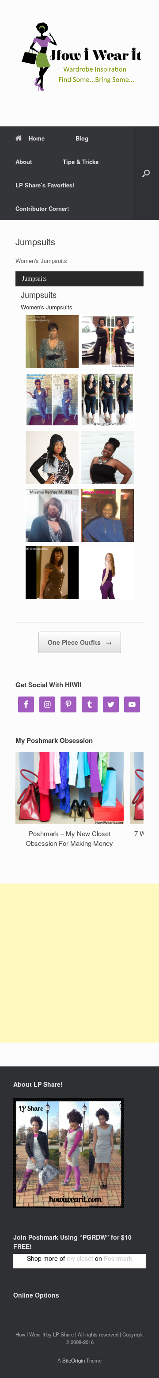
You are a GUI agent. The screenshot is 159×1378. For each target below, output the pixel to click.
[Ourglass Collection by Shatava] (52, 457)
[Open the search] (146, 173)
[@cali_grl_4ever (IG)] (107, 399)
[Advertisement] (79, 963)
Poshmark (118, 1258)
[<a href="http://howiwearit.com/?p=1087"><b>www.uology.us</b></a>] (107, 515)
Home (37, 138)
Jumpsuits (34, 278)
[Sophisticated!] (52, 399)
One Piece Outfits (80, 642)
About (23, 161)
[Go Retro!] (107, 341)
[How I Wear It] (79, 56)
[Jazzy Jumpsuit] (107, 572)
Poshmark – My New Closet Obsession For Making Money (69, 838)
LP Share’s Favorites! (44, 185)
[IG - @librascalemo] (52, 572)
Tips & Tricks (80, 161)
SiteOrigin (73, 1360)
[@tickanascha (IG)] (107, 457)
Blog (82, 138)
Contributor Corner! (42, 208)
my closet (80, 1258)
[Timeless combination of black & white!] (52, 515)
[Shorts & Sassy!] (52, 341)
